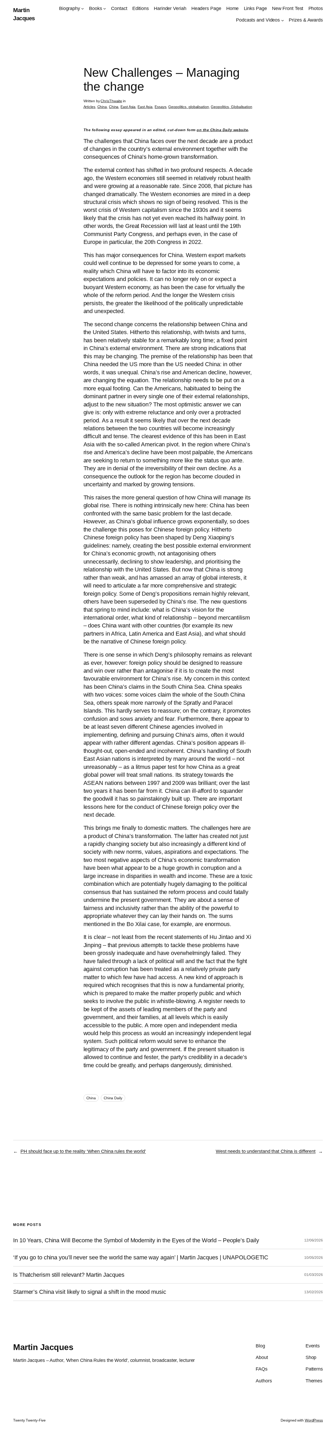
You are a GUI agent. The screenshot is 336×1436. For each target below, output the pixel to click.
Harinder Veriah (170, 8)
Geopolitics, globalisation (188, 107)
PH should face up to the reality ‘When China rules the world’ (83, 1151)
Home (232, 8)
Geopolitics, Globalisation (231, 107)
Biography (69, 8)
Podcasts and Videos (258, 20)
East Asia (127, 107)
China (102, 107)
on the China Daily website (222, 130)
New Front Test (287, 8)
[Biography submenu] (82, 8)
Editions (140, 8)
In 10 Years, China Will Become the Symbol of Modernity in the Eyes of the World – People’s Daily (136, 1240)
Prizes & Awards (306, 20)
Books (95, 8)
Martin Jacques (43, 1347)
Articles (89, 107)
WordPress (314, 1420)
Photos (315, 8)
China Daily (113, 1098)
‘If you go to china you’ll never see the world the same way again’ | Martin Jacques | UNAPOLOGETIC (140, 1257)
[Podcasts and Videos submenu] (282, 20)
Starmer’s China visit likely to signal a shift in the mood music (89, 1292)
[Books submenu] (104, 8)
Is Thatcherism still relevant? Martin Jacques (68, 1275)
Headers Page (206, 8)
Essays (160, 107)
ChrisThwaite (111, 101)
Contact (119, 8)
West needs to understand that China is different (266, 1151)
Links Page (255, 8)
